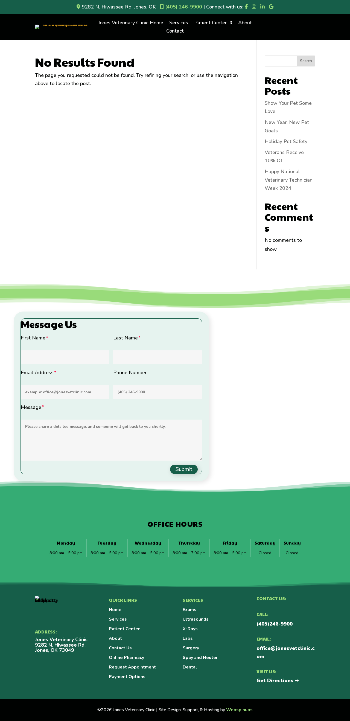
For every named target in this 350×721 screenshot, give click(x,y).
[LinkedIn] (262, 7)
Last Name (125, 338)
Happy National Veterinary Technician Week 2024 (289, 179)
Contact (175, 31)
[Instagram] (254, 7)
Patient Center (210, 23)
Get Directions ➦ (277, 680)
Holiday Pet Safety (286, 141)
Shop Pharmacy (287, 18)
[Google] (271, 7)
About (245, 23)
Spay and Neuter (200, 658)
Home (115, 610)
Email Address (37, 372)
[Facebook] (246, 7)
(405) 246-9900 (183, 7)
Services (178, 23)
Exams (189, 610)
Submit (184, 469)
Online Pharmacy (126, 658)
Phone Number (130, 372)
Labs (188, 638)
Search (306, 60)
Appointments (287, 35)
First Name (33, 338)
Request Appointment (132, 667)
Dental (190, 667)
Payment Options (127, 677)
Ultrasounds (196, 619)
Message (31, 407)
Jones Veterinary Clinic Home (130, 23)
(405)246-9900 (274, 624)
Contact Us (120, 648)
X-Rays (190, 629)
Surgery (191, 648)
